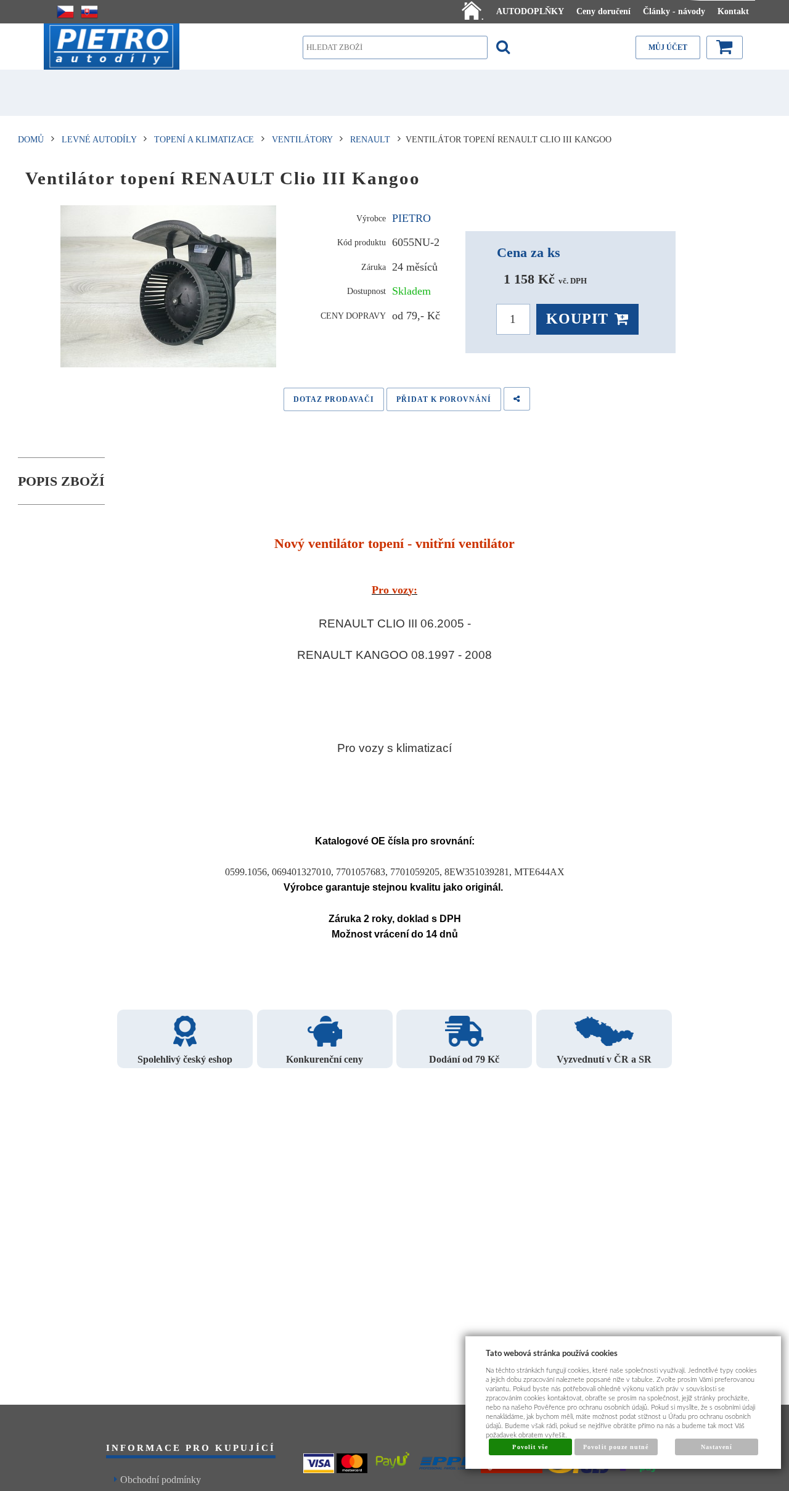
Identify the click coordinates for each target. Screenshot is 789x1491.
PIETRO (411, 218)
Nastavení (716, 1447)
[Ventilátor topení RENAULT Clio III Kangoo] (168, 286)
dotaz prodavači (333, 399)
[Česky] (65, 11)
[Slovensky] (89, 11)
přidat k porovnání (443, 399)
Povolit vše (529, 1447)
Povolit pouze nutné (615, 1447)
